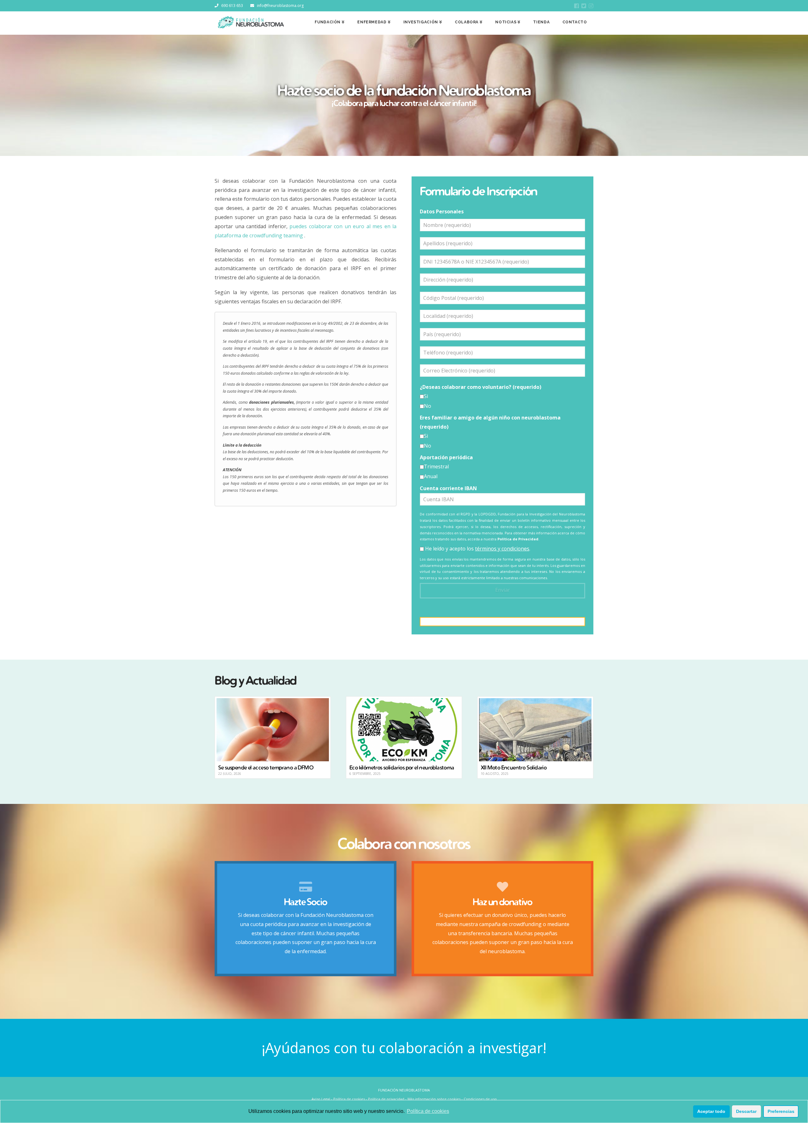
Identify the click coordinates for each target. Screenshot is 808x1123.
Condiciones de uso (480, 1098)
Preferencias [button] (781, 1111)
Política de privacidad (386, 1098)
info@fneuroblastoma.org (280, 5)
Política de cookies (428, 1111)
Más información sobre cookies (433, 1098)
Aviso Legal (321, 1098)
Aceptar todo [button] (711, 1111)
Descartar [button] (746, 1111)
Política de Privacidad (517, 539)
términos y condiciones (502, 548)
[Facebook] (576, 6)
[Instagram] (591, 6)
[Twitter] (583, 6)
